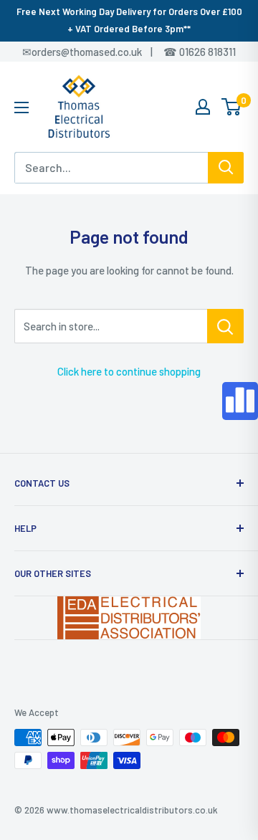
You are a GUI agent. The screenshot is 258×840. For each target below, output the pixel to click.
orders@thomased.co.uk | (99, 51)
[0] (232, 106)
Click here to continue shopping (129, 371)
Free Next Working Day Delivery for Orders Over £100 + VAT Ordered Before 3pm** (129, 20)
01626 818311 (207, 51)
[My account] (203, 107)
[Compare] (240, 401)
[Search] (226, 167)
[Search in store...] (225, 326)
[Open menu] (21, 107)
